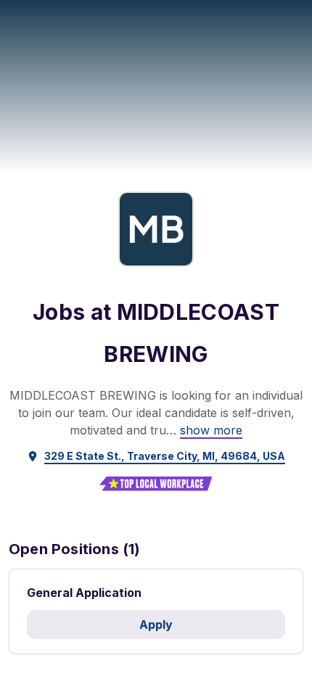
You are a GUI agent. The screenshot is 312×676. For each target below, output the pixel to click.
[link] (211, 430)
